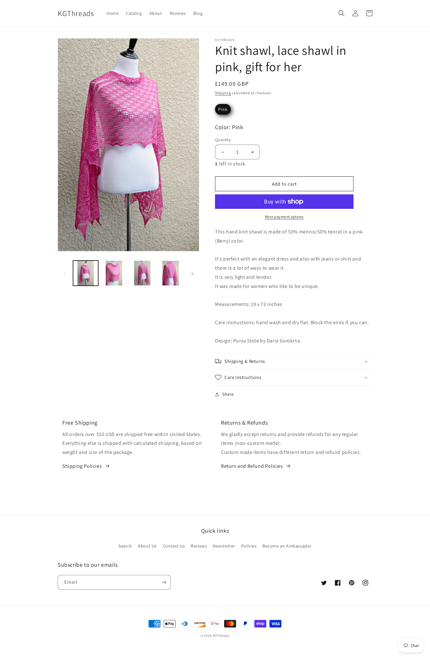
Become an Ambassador (287, 546)
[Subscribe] (164, 582)
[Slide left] (64, 273)
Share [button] (228, 394)
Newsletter (224, 546)
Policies (249, 546)
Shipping (223, 92)
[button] (341, 13)
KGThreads (221, 635)
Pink (223, 109)
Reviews (199, 546)
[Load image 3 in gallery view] (142, 273)
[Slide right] (192, 273)
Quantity (223, 139)
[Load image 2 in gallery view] (114, 273)
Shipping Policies (82, 466)
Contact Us (174, 546)
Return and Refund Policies (252, 466)
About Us (147, 546)
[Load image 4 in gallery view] (170, 273)
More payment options (284, 216)
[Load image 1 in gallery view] (85, 273)
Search (125, 546)
